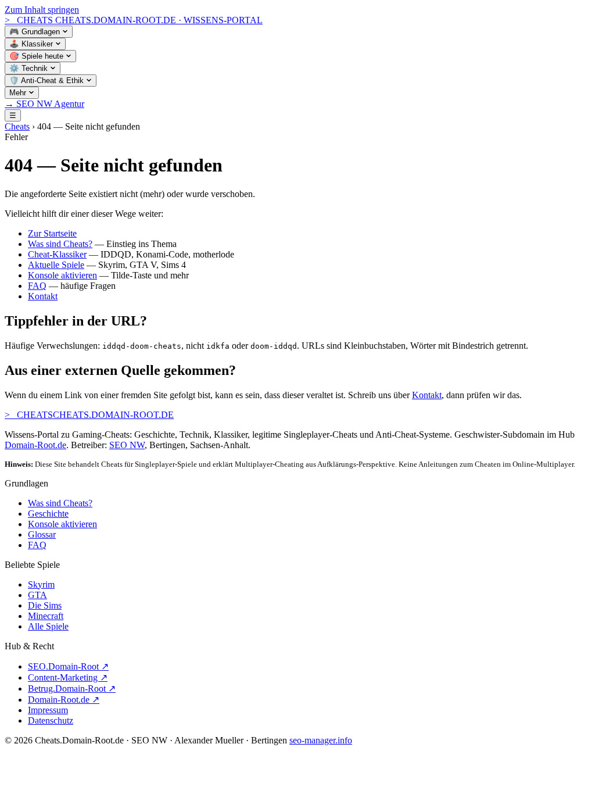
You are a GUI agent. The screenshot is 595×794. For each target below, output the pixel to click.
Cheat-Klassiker (57, 254)
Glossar (42, 534)
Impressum (48, 710)
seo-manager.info (320, 740)
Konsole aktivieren (62, 275)
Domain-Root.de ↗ (63, 699)
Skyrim (41, 584)
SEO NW (127, 445)
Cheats (17, 126)
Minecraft (45, 616)
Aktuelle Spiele (56, 265)
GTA (37, 595)
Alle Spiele (48, 626)
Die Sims (45, 605)
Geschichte (48, 513)
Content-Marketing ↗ (67, 677)
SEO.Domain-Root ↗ (68, 666)
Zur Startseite (52, 233)
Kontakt (43, 296)
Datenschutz (50, 720)
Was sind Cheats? (60, 244)
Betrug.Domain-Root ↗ (72, 688)
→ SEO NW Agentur (44, 104)
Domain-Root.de (35, 445)
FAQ (37, 286)
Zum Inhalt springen (42, 10)
